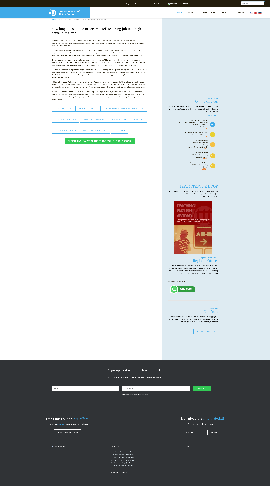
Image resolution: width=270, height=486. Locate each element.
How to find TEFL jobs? (63, 108)
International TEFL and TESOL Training (69, 12)
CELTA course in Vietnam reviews (122, 457)
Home (179, 12)
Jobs (213, 12)
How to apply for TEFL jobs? (65, 119)
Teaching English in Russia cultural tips (124, 460)
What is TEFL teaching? (88, 108)
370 (212, 134)
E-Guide (214, 432)
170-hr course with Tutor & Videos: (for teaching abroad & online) (199, 156)
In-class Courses (119, 473)
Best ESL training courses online (122, 452)
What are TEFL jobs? (119, 119)
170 (212, 156)
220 (212, 144)
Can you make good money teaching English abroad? (124, 108)
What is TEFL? (138, 119)
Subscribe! (202, 388)
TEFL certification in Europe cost (122, 455)
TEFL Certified (119, 130)
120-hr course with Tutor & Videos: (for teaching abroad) (199, 166)
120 (212, 166)
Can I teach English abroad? (93, 119)
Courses (203, 12)
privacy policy (144, 394)
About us (115, 446)
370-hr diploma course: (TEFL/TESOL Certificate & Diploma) (194, 135)
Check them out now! (67, 432)
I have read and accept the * (136, 394)
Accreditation (225, 12)
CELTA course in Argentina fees (121, 463)
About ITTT (191, 12)
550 (212, 124)
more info (212, 115)
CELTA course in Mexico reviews (122, 466)
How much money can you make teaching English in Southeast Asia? (81, 130)
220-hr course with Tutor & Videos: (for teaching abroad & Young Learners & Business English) (198, 145)
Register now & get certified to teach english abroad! (99, 141)
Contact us (240, 12)
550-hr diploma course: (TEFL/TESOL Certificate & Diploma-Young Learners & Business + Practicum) (193, 125)
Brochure (191, 432)
